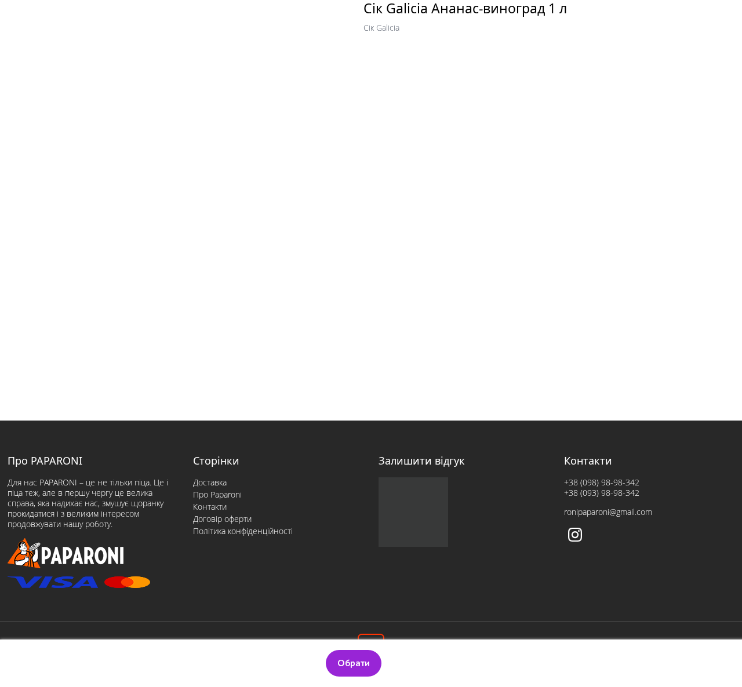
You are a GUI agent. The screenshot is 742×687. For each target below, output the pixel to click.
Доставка (210, 482)
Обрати (353, 663)
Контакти (210, 506)
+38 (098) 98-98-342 (601, 482)
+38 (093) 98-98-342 (601, 492)
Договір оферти (222, 518)
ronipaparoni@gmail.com (608, 511)
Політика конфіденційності (243, 530)
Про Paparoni (217, 494)
